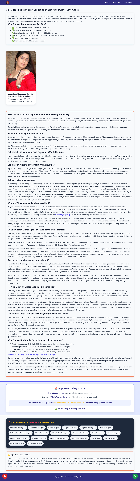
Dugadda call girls (70, 428)
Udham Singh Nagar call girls (20, 433)
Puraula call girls (105, 428)
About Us (116, 2)
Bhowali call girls (41, 433)
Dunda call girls (53, 428)
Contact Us (127, 2)
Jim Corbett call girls (37, 428)
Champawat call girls (79, 433)
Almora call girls (113, 433)
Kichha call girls (110, 438)
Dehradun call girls (39, 438)
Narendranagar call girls (58, 438)
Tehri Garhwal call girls (60, 433)
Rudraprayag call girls (79, 438)
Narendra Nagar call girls (19, 438)
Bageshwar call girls (88, 428)
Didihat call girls (97, 433)
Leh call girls (96, 438)
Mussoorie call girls (17, 443)
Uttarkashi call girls (35, 443)
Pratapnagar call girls (17, 428)
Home (107, 2)
